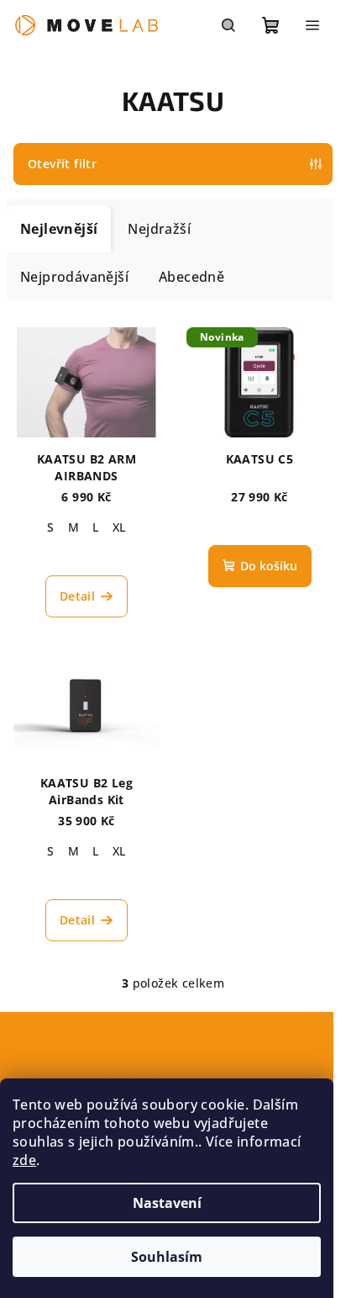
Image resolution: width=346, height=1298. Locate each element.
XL (119, 527)
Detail (77, 596)
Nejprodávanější (74, 277)
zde (24, 1160)
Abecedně (191, 277)
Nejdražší (159, 229)
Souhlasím (166, 1257)
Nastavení (167, 1203)
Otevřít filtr (62, 164)
